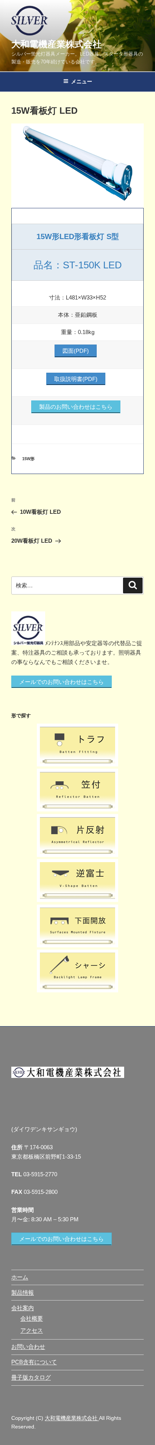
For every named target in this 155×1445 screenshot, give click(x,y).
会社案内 (22, 1308)
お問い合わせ (28, 1346)
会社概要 (31, 1318)
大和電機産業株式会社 (56, 44)
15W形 (28, 458)
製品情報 (22, 1292)
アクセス (31, 1330)
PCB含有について (34, 1362)
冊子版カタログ (31, 1377)
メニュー (81, 81)
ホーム (19, 1277)
